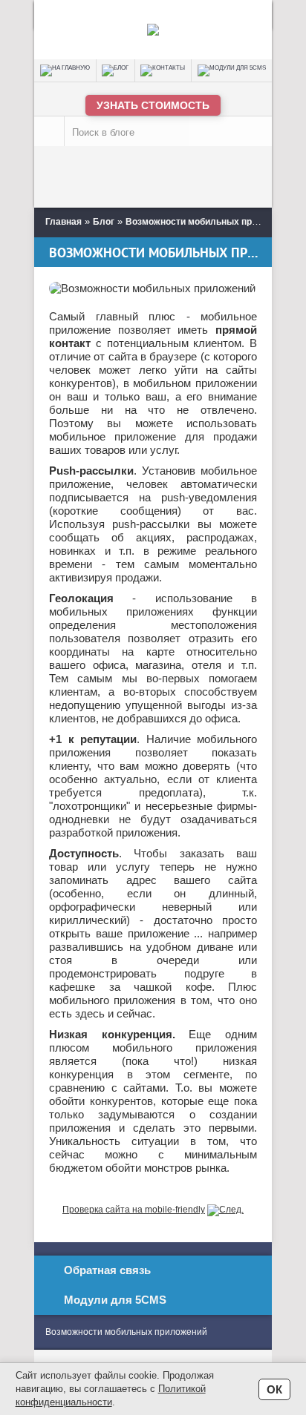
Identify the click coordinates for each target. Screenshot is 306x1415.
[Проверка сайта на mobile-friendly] (225, 1209)
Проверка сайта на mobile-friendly (133, 1209)
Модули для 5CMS (115, 1299)
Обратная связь (107, 1270)
